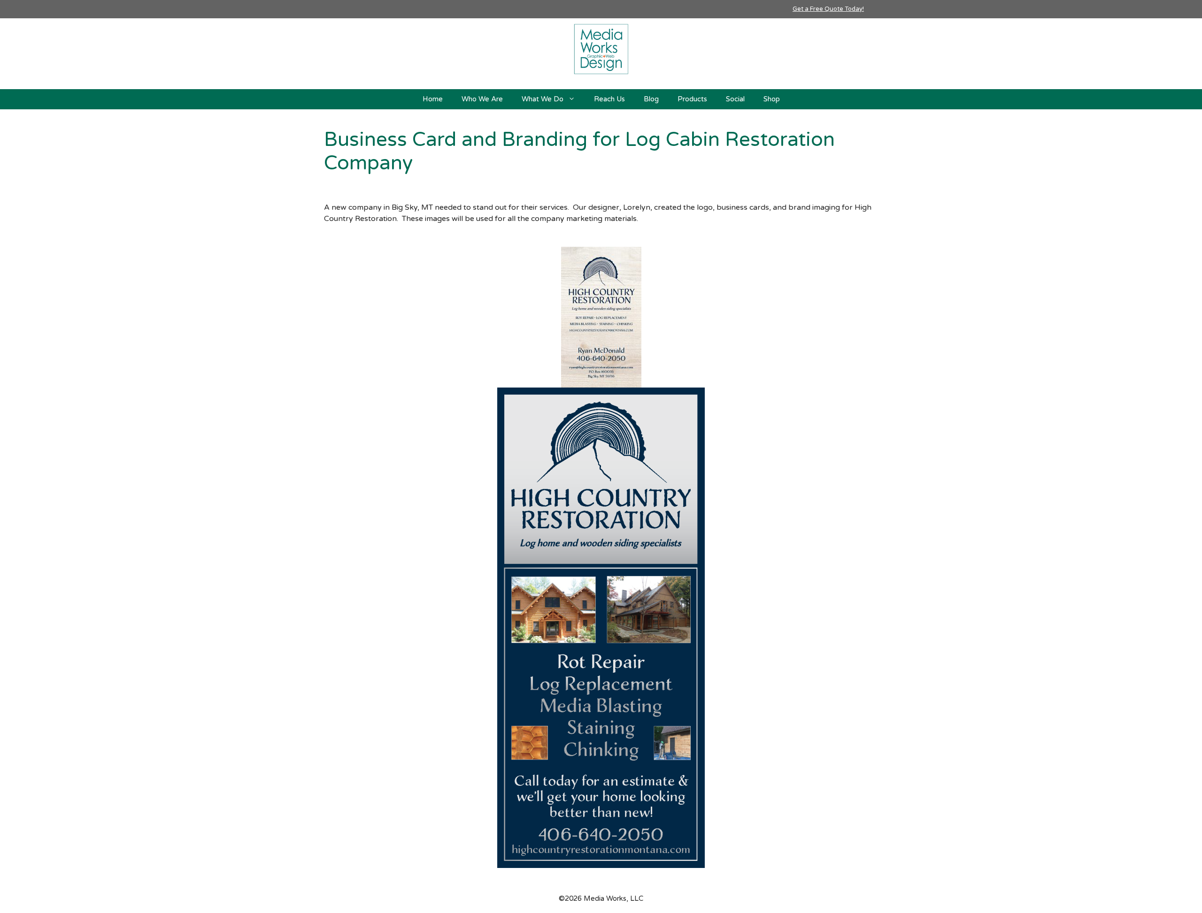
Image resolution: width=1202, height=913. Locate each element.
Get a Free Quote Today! (828, 9)
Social (735, 99)
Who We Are (482, 99)
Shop (771, 99)
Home (433, 99)
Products (692, 99)
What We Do (542, 99)
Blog (651, 99)
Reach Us (609, 99)
